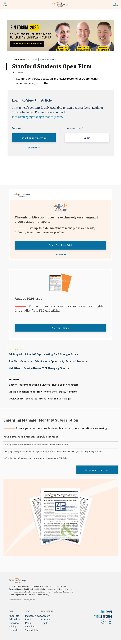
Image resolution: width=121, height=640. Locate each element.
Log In (44, 623)
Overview (14, 623)
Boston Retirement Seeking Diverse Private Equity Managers (43, 384)
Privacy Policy (29, 600)
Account (45, 616)
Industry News (33, 616)
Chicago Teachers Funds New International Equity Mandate (43, 391)
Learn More (34, 147)
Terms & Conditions (16, 600)
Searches (30, 626)
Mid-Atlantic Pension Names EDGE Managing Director (39, 368)
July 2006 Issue (48, 59)
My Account (47, 611)
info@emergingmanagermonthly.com (37, 117)
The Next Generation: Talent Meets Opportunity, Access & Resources (49, 361)
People (29, 623)
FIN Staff (18, 72)
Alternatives (19, 59)
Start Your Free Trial (34, 137)
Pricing (13, 626)
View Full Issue (60, 327)
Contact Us (47, 619)
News (27, 611)
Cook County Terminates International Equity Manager (40, 398)
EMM (11, 611)
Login (87, 137)
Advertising (15, 619)
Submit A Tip (32, 630)
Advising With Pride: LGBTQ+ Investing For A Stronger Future (43, 354)
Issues (28, 619)
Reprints (13, 630)
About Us (14, 616)
